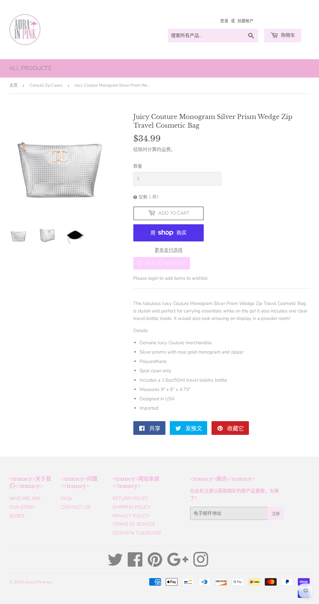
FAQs (66, 498)
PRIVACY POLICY (130, 516)
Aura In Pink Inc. (38, 582)
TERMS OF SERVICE (133, 524)
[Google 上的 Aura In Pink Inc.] (177, 564)
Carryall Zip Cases (46, 85)
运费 (166, 149)
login (153, 278)
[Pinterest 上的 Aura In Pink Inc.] (155, 564)
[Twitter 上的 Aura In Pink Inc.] (115, 564)
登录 (224, 21)
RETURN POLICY (130, 498)
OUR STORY (22, 507)
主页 (13, 85)
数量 (137, 166)
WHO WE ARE (25, 498)
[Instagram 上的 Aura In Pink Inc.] (200, 564)
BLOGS (16, 516)
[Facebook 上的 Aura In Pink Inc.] (135, 564)
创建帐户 (245, 21)
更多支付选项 (169, 250)
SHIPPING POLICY (131, 507)
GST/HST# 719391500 (136, 533)
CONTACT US (75, 507)
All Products (30, 68)
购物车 (287, 35)
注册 (276, 513)
